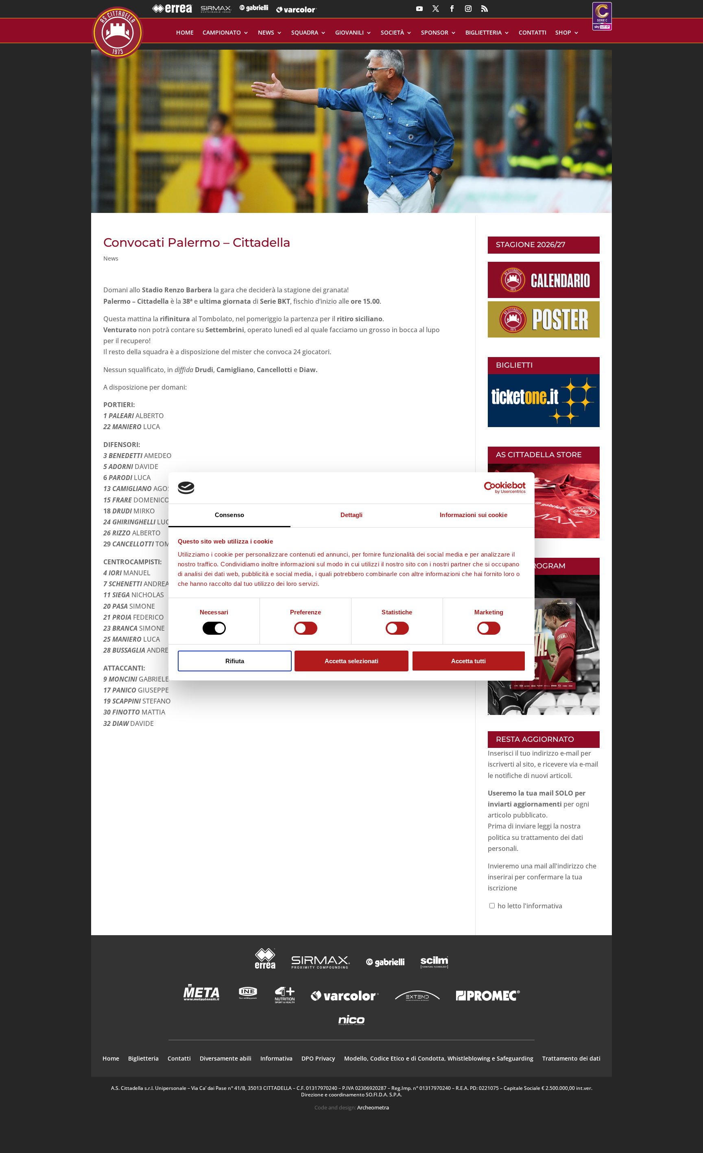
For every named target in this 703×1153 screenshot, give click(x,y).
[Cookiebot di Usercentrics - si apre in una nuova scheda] (490, 488)
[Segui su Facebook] (451, 8)
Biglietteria (483, 33)
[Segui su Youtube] (419, 8)
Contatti (532, 33)
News (266, 33)
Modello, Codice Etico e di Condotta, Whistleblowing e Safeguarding (438, 1059)
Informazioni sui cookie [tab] (473, 514)
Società (392, 33)
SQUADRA (304, 33)
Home (185, 33)
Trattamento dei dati (571, 1059)
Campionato (222, 33)
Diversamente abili (225, 1059)
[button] (351, 128)
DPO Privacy (318, 1059)
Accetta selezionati (351, 661)
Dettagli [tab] (352, 514)
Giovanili (349, 33)
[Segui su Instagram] (468, 8)
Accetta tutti (468, 661)
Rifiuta (234, 661)
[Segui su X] (435, 8)
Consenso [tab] (229, 514)
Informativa (276, 1059)
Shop (563, 33)
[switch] (305, 628)
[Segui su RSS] (484, 8)
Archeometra (373, 1107)
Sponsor (434, 33)
